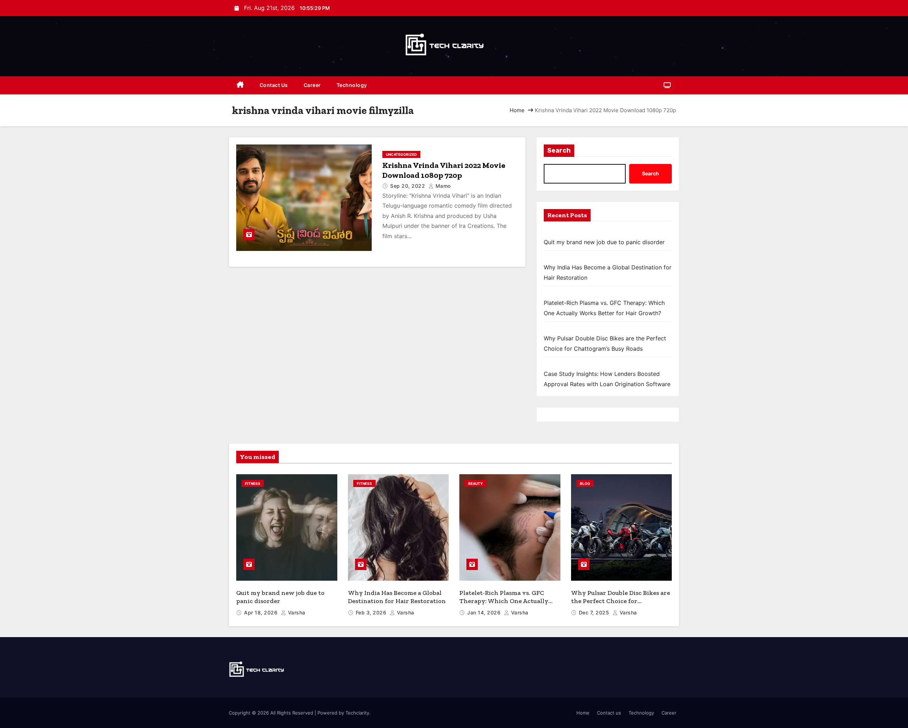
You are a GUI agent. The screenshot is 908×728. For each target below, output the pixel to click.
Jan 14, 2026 (484, 612)
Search (559, 150)
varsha (295, 612)
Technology (352, 85)
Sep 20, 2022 (408, 186)
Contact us (274, 85)
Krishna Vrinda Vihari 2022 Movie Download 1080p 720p (443, 170)
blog (585, 483)
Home (517, 110)
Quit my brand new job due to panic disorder (604, 242)
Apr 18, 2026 (261, 612)
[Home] (240, 85)
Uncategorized (401, 154)
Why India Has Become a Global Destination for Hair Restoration (397, 597)
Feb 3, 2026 (372, 612)
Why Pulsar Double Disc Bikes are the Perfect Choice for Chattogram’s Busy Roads (620, 601)
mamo (442, 186)
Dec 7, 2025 (595, 612)
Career (312, 85)
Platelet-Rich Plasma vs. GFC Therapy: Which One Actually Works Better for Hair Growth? (506, 601)
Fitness (252, 483)
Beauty (475, 483)
